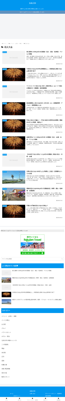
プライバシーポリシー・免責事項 (53, 393)
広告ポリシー (17, 396)
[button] (62, 259)
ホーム (11, 393)
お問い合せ (32, 393)
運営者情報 (48, 396)
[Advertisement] (32, 27)
